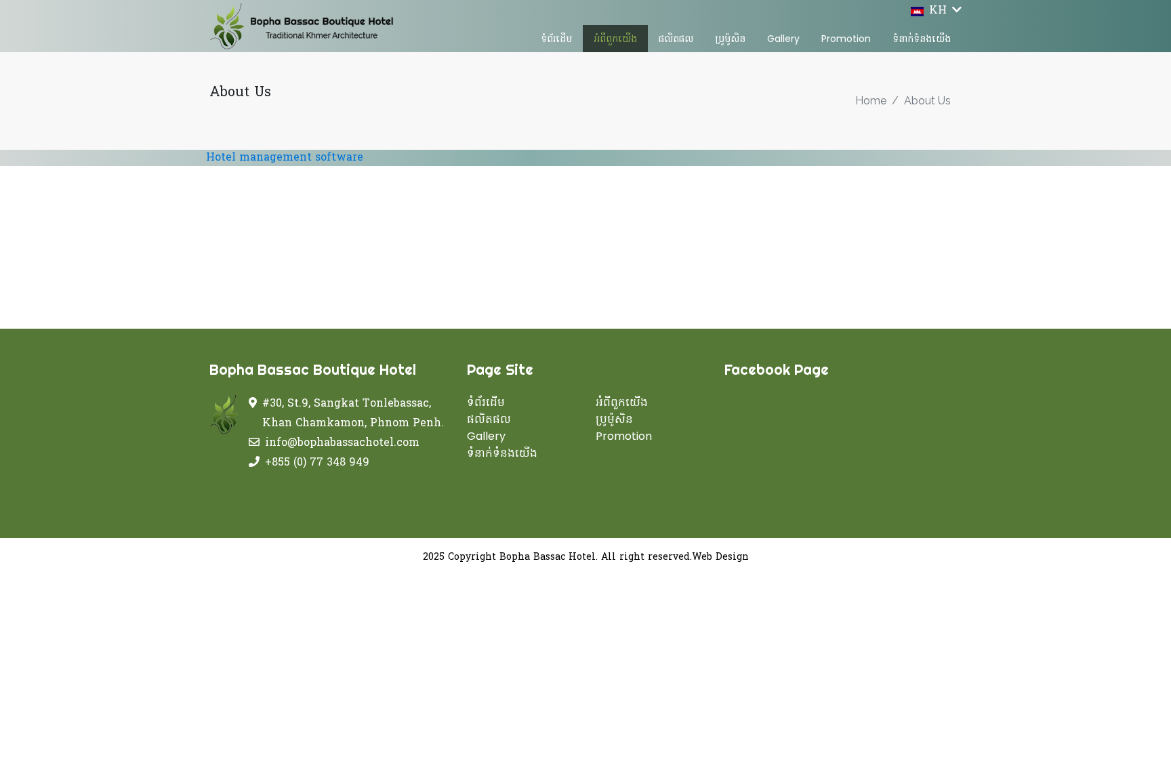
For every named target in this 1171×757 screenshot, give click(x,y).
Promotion (846, 38)
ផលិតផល (676, 38)
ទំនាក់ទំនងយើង (921, 38)
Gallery (783, 38)
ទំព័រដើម (556, 38)
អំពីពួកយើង (615, 38)
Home (870, 100)
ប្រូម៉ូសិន (730, 38)
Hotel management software (284, 158)
